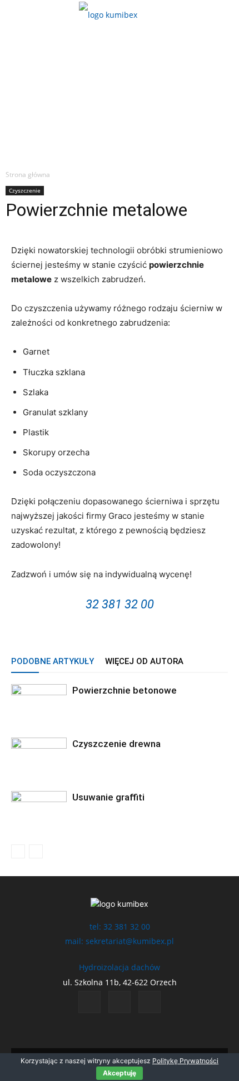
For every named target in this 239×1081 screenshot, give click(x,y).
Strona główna (28, 174)
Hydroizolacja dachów (119, 967)
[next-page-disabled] (36, 851)
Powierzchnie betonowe (124, 690)
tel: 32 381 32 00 (119, 926)
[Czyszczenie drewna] (39, 757)
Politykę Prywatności (185, 1061)
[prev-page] (18, 851)
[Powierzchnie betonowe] (39, 703)
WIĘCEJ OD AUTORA (144, 661)
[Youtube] (149, 1002)
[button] (18, 15)
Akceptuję (119, 1073)
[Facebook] (89, 1002)
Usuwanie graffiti (108, 797)
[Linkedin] (119, 1002)
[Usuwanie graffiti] (39, 810)
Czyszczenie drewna (116, 743)
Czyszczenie (25, 190)
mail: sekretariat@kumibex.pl (119, 941)
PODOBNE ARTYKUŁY (52, 661)
